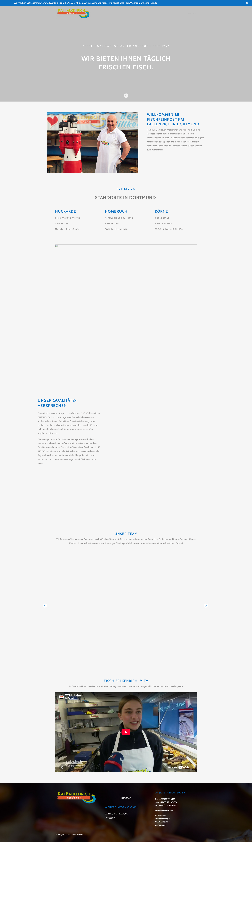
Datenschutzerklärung (116, 814)
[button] (45, 606)
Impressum (110, 818)
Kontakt (192, 13)
